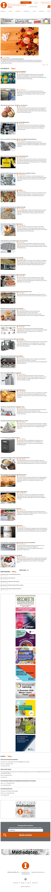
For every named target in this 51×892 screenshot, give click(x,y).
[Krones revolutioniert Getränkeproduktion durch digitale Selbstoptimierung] (8, 145)
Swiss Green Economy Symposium (9, 759)
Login (36, 2)
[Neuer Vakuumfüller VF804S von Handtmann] (8, 379)
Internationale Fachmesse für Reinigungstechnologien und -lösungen (18, 780)
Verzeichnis (41, 11)
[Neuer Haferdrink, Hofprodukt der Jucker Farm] (8, 532)
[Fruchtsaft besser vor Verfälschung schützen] (20, 41)
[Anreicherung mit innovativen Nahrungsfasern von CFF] (8, 427)
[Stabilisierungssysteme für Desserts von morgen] (8, 315)
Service (48, 11)
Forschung (18, 11)
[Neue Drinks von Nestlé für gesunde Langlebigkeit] (8, 78)
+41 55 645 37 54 (26, 874)
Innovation (3, 11)
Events (34, 11)
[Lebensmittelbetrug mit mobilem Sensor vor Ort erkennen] (8, 247)
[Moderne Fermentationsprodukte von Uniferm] (8, 196)
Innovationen (22, 73)
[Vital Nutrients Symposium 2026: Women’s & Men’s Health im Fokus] (8, 298)
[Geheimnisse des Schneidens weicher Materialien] (8, 281)
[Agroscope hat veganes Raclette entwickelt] (8, 362)
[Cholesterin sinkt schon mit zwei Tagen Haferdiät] (8, 213)
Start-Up (10, 11)
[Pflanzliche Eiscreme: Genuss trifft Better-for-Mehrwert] (8, 111)
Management (26, 11)
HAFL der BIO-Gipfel (6, 769)
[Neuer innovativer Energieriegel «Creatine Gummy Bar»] (8, 162)
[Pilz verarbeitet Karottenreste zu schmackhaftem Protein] (8, 330)
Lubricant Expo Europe (6, 788)
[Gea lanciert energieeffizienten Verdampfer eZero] (8, 412)
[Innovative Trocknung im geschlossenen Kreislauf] (8, 345)
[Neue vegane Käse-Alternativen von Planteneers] (8, 396)
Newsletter (26, 2)
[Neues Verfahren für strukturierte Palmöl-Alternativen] (8, 481)
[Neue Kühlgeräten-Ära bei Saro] (8, 94)
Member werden (45, 2)
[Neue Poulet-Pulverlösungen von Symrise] (8, 515)
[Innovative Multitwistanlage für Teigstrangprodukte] (8, 498)
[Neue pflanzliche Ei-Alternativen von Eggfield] (8, 561)
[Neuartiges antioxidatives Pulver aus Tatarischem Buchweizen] (8, 464)
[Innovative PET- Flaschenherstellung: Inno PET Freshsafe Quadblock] (8, 547)
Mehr (43, 64)
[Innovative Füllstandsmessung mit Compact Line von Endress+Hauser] (8, 179)
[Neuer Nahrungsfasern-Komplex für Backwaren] (8, 230)
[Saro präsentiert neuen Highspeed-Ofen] (8, 446)
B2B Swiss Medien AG (13, 872)
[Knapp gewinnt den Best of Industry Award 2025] (8, 264)
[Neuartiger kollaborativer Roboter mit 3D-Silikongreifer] (8, 128)
